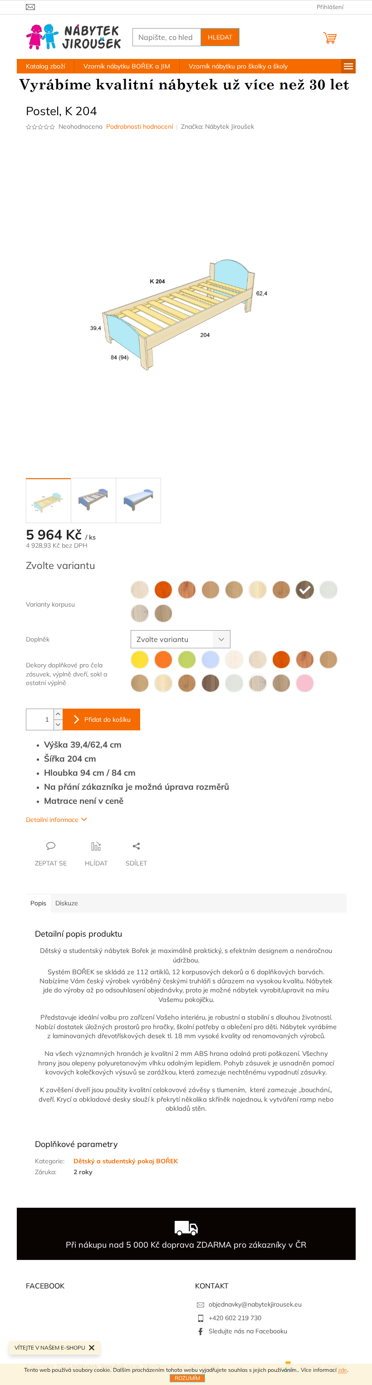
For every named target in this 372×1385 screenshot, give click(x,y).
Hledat (220, 37)
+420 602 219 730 (235, 1318)
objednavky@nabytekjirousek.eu (255, 1304)
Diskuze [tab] (66, 903)
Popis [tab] (38, 903)
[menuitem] (45, 66)
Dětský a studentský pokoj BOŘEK (125, 1161)
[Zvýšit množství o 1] (58, 714)
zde (342, 1369)
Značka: (217, 126)
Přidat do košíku (107, 719)
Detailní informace (52, 820)
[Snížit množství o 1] (58, 724)
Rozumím (187, 1378)
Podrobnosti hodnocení (139, 126)
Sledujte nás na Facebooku (248, 1331)
